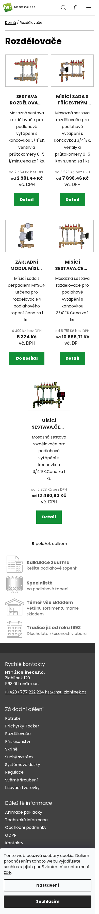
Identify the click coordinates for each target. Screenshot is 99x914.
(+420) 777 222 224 (24, 692)
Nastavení (47, 885)
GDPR (10, 835)
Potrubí (12, 718)
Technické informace (26, 820)
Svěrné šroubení (21, 780)
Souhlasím (47, 901)
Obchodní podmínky (25, 827)
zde (7, 872)
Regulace (14, 772)
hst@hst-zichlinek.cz (65, 692)
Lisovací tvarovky (22, 788)
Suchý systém (19, 757)
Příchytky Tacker (22, 726)
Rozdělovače (18, 734)
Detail (27, 200)
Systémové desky (22, 764)
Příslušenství (17, 741)
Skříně (11, 749)
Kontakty (14, 843)
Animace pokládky (23, 812)
